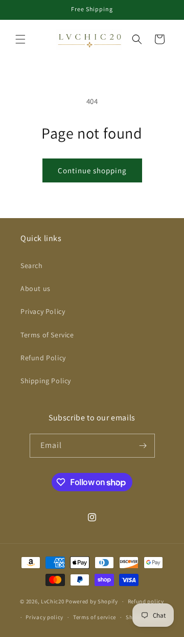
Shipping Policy (45, 380)
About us (35, 288)
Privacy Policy (42, 311)
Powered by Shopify (91, 601)
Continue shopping (92, 170)
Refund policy (146, 601)
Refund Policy (43, 357)
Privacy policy (44, 617)
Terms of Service (47, 334)
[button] (20, 39)
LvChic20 (53, 601)
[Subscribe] (143, 446)
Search (31, 265)
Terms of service (94, 617)
